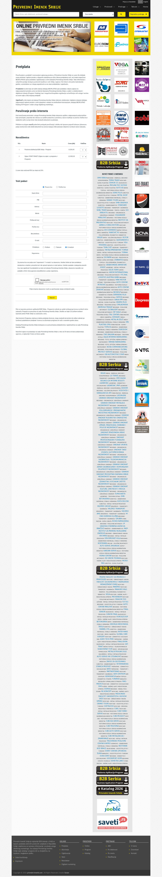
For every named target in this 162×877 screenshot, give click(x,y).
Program (88, 850)
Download (135, 850)
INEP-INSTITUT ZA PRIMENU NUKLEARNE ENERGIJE (112, 531)
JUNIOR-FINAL (111, 614)
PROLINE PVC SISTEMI (118, 185)
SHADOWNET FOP (105, 649)
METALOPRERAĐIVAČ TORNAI (116, 250)
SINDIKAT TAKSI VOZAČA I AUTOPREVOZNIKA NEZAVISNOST (112, 452)
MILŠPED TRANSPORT (116, 509)
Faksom (58, 247)
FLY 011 (125, 602)
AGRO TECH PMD (107, 639)
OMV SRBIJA (102, 178)
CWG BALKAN (108, 334)
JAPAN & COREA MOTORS (109, 225)
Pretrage (121, 7)
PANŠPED (116, 587)
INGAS (103, 373)
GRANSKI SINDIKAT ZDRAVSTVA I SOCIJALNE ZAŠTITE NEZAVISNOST (113, 481)
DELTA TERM (113, 270)
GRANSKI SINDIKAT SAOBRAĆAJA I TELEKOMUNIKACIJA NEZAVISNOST (113, 459)
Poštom (47, 247)
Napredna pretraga (138, 14)
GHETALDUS (109, 706)
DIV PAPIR (107, 257)
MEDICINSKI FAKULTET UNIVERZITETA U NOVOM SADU (112, 696)
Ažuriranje (65, 850)
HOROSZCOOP (122, 617)
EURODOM (123, 329)
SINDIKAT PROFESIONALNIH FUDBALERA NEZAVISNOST (111, 440)
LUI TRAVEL (114, 376)
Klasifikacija (112, 857)
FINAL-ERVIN (122, 642)
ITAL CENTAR (114, 315)
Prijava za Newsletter (129, 1)
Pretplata (65, 846)
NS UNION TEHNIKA (113, 558)
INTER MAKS (123, 632)
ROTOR (125, 237)
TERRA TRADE (114, 180)
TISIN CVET (107, 247)
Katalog (87, 853)
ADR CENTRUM (119, 674)
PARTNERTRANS (113, 671)
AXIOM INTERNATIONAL (118, 272)
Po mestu (111, 853)
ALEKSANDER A (122, 240)
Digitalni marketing (68, 864)
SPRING (100, 701)
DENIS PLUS (117, 193)
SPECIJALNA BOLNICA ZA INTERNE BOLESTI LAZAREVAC (113, 380)
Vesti (63, 857)
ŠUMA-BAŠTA (120, 494)
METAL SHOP (122, 195)
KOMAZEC (116, 317)
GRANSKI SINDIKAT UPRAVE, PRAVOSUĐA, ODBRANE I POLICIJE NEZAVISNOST (113, 425)
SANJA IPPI (118, 300)
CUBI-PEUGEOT (119, 716)
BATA (109, 669)
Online (87, 846)
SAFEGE (119, 297)
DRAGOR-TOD (120, 599)
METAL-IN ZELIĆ (117, 319)
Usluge (96, 7)
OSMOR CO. (113, 183)
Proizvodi (108, 7)
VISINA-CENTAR (105, 556)
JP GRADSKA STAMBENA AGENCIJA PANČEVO (111, 526)
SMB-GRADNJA (122, 203)
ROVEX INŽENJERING (120, 521)
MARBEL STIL (104, 629)
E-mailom (71, 247)
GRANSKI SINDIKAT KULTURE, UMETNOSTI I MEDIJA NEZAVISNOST (113, 489)
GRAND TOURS (112, 200)
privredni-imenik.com (34, 873)
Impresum (19, 861)
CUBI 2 (116, 709)
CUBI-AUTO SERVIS (112, 731)
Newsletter (65, 861)
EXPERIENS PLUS (119, 295)
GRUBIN (119, 519)
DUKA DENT (104, 756)
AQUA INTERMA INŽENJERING (115, 337)
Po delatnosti (112, 850)
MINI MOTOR (121, 280)
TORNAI (125, 252)
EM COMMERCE (110, 230)
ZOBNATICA (118, 260)
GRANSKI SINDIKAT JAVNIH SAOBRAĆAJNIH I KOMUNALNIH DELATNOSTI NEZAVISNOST (112, 467)
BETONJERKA (102, 622)
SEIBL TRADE (102, 210)
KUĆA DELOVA (123, 501)
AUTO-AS (119, 188)
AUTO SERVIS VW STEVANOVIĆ (109, 656)
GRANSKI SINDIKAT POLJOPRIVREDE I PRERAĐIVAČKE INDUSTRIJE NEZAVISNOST (113, 410)
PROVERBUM (117, 597)
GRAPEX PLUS (121, 302)
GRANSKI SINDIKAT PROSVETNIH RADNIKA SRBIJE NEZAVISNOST (113, 474)
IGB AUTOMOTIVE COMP (114, 354)
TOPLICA (107, 327)
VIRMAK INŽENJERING (117, 342)
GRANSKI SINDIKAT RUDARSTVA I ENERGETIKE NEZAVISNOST (113, 418)
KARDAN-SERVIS (109, 551)
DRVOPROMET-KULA (113, 538)
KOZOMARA (102, 543)
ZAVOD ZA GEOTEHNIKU (116, 661)
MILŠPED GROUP (104, 506)
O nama (134, 846)
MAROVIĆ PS (114, 232)
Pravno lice (48, 187)
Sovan (67, 873)
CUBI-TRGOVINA (112, 726)
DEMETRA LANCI (117, 761)
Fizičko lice (62, 187)
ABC (109, 846)
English (145, 1)
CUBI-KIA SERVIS (112, 721)
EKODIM (124, 388)
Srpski (140, 1)
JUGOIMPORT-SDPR (114, 758)
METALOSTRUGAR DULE (117, 651)
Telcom (134, 7)
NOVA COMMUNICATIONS (117, 347)
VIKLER (99, 237)
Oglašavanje (66, 853)
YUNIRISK (116, 679)
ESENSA (107, 689)
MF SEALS (117, 312)
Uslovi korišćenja (21, 857)
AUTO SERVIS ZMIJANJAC (110, 546)
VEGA (108, 594)
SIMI (100, 686)
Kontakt (134, 853)
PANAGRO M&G (121, 589)
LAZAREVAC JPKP (113, 385)
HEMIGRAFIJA (110, 676)
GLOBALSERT (113, 310)
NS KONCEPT (106, 691)
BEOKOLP (117, 292)
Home (145, 7)
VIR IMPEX (103, 536)
